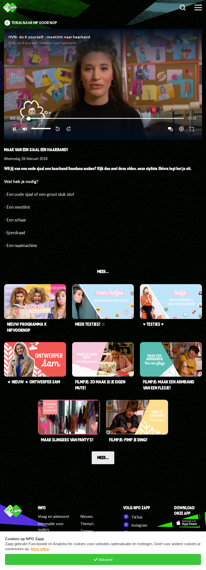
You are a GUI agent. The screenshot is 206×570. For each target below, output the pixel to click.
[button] (103, 84)
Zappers (86, 531)
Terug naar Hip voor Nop (34, 23)
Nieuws (86, 516)
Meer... (103, 457)
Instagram (138, 525)
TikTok (136, 517)
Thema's (87, 523)
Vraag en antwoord (53, 516)
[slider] (105, 118)
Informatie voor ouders (51, 526)
